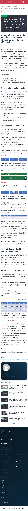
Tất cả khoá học (6, 439)
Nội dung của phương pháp (9, 80)
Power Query (4, 495)
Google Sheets (4, 492)
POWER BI (3, 485)
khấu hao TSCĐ (16, 359)
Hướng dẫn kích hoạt (6, 443)
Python (2, 497)
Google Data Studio (5, 502)
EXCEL (2, 480)
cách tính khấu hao (6, 359)
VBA (2, 482)
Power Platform (4, 499)
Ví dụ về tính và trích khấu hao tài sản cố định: (14, 82)
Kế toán (11, 45)
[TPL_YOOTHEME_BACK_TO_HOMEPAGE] (10, 2)
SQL (2, 487)
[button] (21, 2)
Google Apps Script (5, 490)
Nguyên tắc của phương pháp (10, 78)
